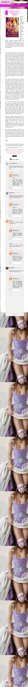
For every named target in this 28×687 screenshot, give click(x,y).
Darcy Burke (13, 149)
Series (10, 153)
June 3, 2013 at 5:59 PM (17, 243)
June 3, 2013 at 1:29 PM (18, 220)
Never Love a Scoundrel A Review (14, 150)
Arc (9, 149)
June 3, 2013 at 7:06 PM (17, 205)
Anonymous (20, 147)
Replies (12, 172)
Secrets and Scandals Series (16, 152)
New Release (20, 151)
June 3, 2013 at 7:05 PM (17, 175)
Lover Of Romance (13, 163)
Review (8, 152)
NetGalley (19, 149)
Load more (15, 314)
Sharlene (11, 220)
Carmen (10, 243)
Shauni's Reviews (16, 153)
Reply (10, 170)
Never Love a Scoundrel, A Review (14, 12)
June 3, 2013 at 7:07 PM (17, 231)
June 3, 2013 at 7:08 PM (17, 279)
